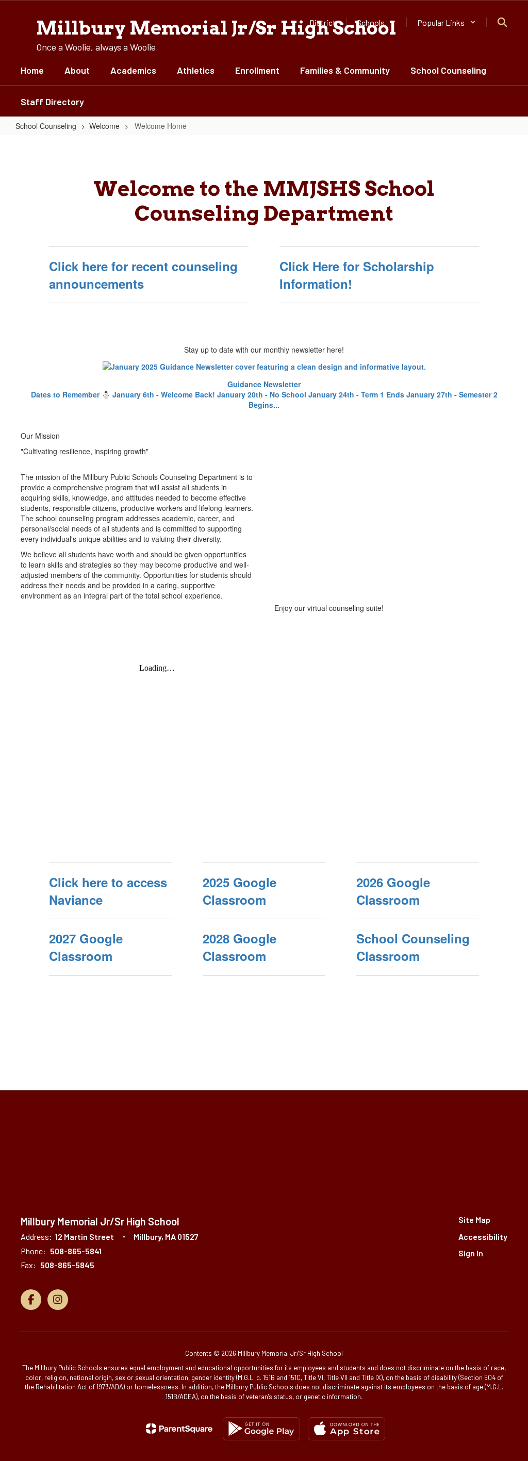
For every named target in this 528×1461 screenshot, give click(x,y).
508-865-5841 (76, 1251)
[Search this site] (502, 22)
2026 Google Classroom (393, 890)
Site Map (474, 1219)
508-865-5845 (67, 1265)
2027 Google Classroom (86, 947)
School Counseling (45, 126)
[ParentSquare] (179, 1428)
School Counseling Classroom (413, 947)
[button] (446, 22)
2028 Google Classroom (239, 947)
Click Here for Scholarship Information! (356, 274)
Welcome (104, 126)
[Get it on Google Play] (261, 1428)
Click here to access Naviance (108, 890)
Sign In (470, 1253)
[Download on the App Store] (346, 1428)
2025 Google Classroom (239, 890)
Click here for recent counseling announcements (143, 274)
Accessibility (482, 1236)
